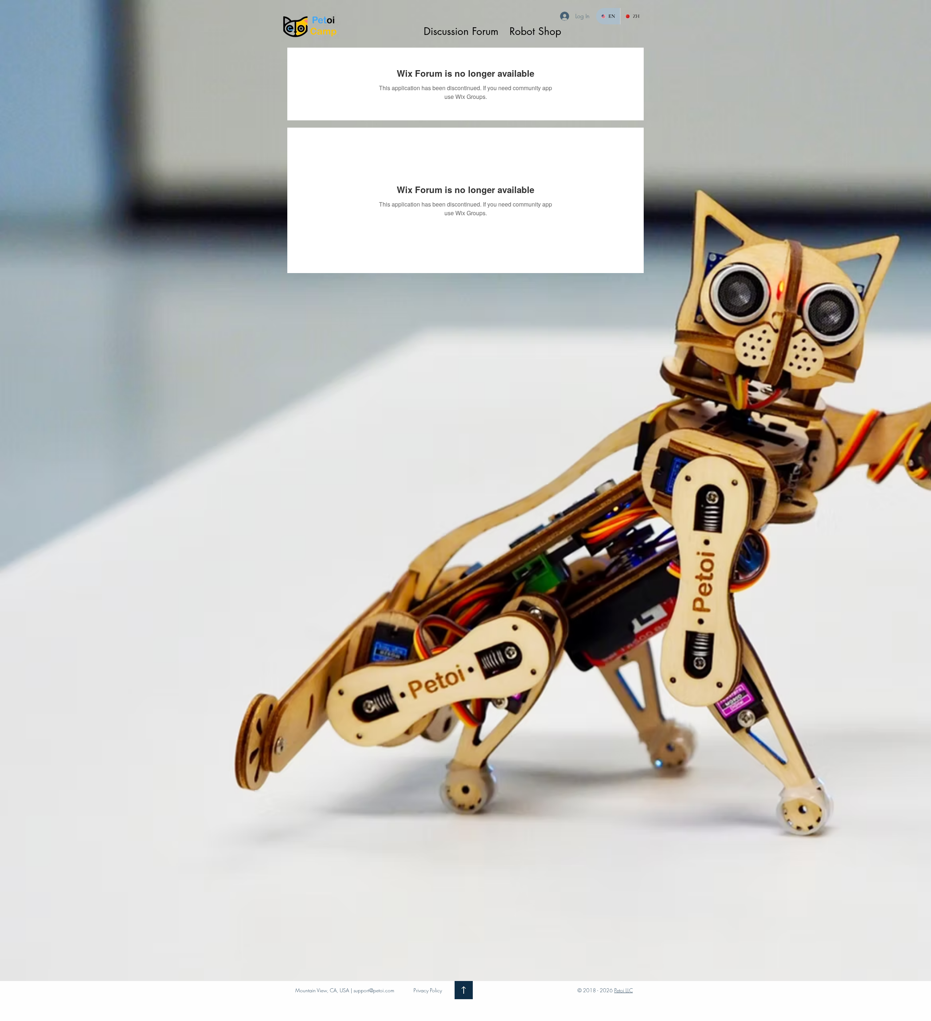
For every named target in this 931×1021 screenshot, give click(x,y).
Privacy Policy (427, 990)
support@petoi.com (373, 990)
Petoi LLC (623, 990)
